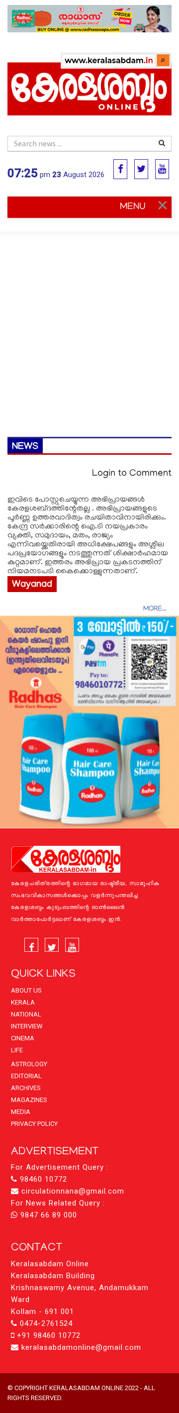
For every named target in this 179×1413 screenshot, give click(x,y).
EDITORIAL (26, 1076)
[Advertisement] (89, 329)
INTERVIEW (27, 1026)
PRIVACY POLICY (34, 1123)
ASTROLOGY (29, 1064)
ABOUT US (26, 990)
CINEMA (22, 1038)
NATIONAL (26, 1014)
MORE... (155, 609)
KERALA (23, 1002)
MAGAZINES (29, 1100)
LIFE (17, 1050)
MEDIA (20, 1111)
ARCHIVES (26, 1088)
